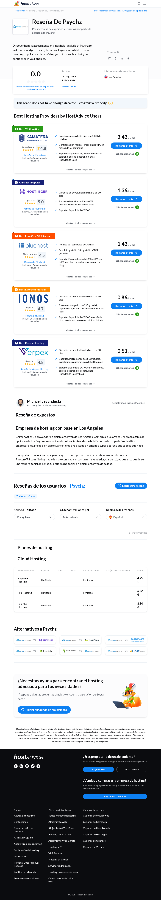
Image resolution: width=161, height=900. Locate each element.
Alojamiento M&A (113, 796)
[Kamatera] (33, 138)
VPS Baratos (55, 853)
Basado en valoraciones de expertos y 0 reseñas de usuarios (36, 87)
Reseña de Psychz (57, 21)
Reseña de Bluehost (34, 262)
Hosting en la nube (58, 859)
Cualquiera (23, 517)
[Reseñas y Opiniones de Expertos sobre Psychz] (109, 58)
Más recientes (71, 517)
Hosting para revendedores (63, 871)
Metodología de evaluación (107, 10)
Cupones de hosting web (96, 815)
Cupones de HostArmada (96, 828)
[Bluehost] (33, 245)
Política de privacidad (25, 871)
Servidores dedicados (60, 865)
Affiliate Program (23, 837)
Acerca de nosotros (24, 815)
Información (20, 856)
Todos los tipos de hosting (62, 815)
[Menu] (144, 3)
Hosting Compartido (59, 834)
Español (118, 517)
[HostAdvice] (27, 3)
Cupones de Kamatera (95, 821)
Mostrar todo (69, 86)
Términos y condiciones (26, 878)
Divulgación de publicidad (134, 10)
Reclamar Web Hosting (26, 850)
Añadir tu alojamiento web (28, 843)
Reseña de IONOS (34, 315)
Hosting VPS (55, 846)
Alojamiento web (57, 821)
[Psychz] (20, 27)
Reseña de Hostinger (34, 208)
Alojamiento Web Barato (61, 840)
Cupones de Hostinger (95, 834)
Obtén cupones (127, 153)
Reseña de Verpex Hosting (34, 369)
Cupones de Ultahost (94, 840)
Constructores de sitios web (60, 880)
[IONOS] (33, 298)
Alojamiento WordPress (61, 828)
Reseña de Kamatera (35, 154)
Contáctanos (21, 821)
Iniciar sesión (132, 769)
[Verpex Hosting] (33, 352)
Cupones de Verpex (93, 846)
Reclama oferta (124, 145)
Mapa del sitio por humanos (23, 830)
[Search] (139, 3)
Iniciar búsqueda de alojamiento (46, 710)
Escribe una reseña (133, 485)
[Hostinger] (33, 191)
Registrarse (98, 769)
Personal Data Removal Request (26, 864)
